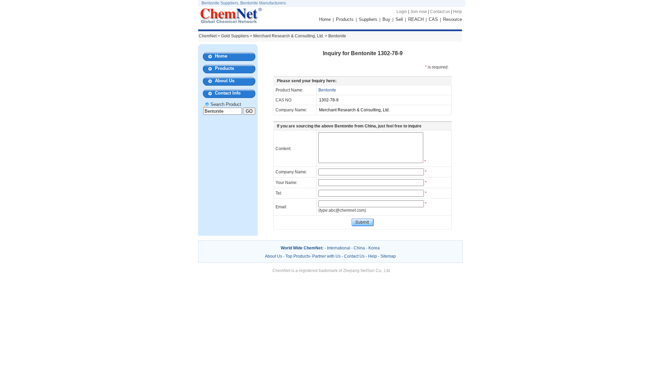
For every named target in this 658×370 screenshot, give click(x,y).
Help (457, 11)
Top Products (297, 256)
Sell (399, 19)
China (359, 248)
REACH (416, 19)
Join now (418, 11)
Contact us (440, 11)
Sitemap (388, 256)
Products (345, 19)
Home (325, 19)
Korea (374, 248)
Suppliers (368, 19)
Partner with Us (327, 256)
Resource (452, 19)
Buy (386, 19)
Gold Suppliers (235, 36)
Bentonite (327, 90)
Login (402, 11)
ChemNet (208, 36)
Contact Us (354, 256)
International (338, 248)
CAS (433, 19)
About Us (224, 80)
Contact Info (228, 93)
